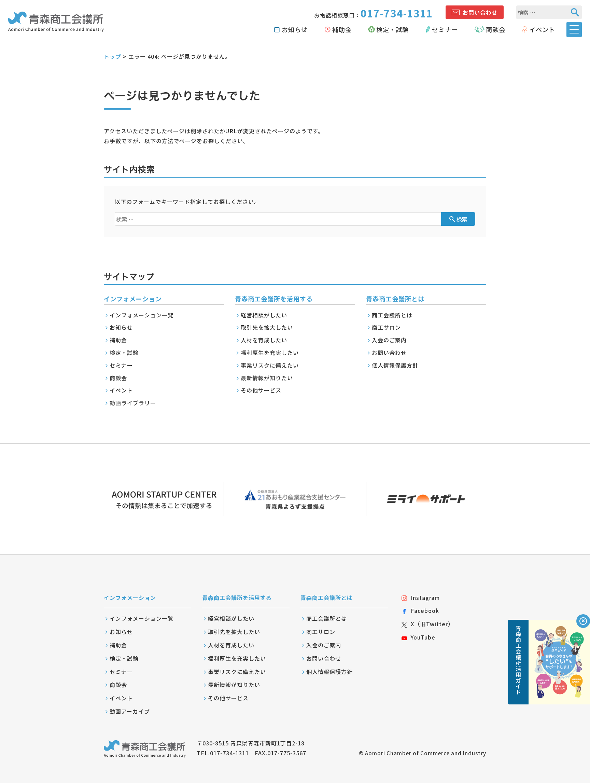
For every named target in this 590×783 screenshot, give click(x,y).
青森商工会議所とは (326, 597)
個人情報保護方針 (395, 365)
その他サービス (261, 390)
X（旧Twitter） (432, 624)
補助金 (342, 29)
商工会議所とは (392, 315)
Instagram (425, 597)
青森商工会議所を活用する (237, 597)
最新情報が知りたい (267, 378)
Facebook (425, 610)
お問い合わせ (480, 12)
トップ (112, 56)
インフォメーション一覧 (141, 315)
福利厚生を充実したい (270, 352)
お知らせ (295, 29)
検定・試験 (392, 29)
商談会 (495, 29)
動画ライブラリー (133, 403)
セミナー (445, 29)
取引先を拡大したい (267, 327)
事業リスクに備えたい (270, 365)
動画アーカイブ (130, 711)
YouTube (423, 637)
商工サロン (386, 327)
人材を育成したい (264, 340)
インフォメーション (130, 597)
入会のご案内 (389, 340)
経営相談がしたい (264, 315)
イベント (542, 29)
